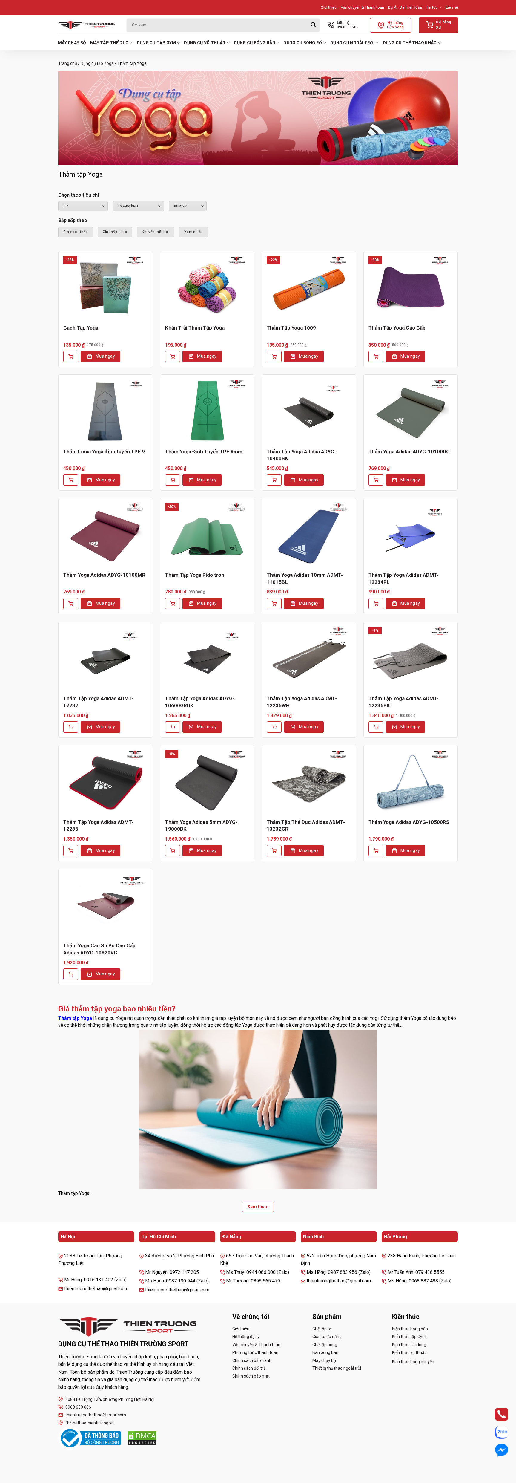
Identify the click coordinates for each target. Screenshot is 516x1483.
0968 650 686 (78, 1407)
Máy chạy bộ (72, 42)
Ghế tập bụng (324, 1344)
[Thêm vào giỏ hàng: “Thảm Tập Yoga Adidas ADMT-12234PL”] (375, 603)
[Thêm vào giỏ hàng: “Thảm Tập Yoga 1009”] (274, 356)
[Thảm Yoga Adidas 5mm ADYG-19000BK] (207, 781)
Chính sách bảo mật (251, 1376)
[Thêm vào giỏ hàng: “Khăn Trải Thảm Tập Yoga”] (172, 356)
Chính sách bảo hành (251, 1360)
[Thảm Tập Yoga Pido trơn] (207, 534)
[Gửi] (313, 25)
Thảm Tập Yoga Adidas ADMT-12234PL (403, 578)
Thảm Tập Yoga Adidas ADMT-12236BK (403, 701)
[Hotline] (496, 1414)
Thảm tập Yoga (75, 1018)
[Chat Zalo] (496, 1432)
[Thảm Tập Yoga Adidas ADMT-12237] (105, 658)
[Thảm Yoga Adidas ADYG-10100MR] (105, 534)
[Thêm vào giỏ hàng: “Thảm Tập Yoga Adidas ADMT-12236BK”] (375, 727)
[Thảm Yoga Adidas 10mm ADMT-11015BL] (309, 534)
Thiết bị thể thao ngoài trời (336, 1368)
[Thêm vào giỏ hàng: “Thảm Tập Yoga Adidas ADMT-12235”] (70, 850)
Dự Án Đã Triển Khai (405, 7)
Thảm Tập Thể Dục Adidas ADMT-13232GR (306, 825)
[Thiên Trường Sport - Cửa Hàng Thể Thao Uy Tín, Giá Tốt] (88, 25)
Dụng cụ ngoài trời (352, 42)
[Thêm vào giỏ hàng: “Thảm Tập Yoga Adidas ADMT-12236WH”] (274, 727)
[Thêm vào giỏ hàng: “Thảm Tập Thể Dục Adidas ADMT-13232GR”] (274, 850)
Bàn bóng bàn (325, 1352)
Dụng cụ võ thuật (204, 42)
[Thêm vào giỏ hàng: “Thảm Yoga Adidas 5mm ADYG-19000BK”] (172, 850)
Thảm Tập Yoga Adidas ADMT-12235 (98, 825)
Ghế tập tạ (321, 1328)
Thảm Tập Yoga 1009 (291, 328)
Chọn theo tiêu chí (78, 195)
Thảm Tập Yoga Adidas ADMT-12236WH (302, 701)
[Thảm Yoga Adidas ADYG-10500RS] (410, 781)
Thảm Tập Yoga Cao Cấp (397, 328)
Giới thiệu (329, 7)
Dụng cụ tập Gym (156, 42)
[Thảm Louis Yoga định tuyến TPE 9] (105, 411)
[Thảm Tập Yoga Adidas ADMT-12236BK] (410, 658)
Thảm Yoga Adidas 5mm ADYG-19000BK (201, 825)
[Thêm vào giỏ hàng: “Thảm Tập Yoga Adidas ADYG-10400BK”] (274, 480)
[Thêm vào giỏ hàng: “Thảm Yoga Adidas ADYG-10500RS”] (375, 850)
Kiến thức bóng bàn (410, 1328)
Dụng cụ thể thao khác (410, 42)
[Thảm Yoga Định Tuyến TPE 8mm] (207, 411)
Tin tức (432, 7)
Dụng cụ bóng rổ (302, 42)
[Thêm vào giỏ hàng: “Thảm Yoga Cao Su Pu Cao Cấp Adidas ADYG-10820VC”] (70, 974)
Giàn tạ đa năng (327, 1336)
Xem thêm (258, 1206)
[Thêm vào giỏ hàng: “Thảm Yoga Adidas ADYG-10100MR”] (70, 603)
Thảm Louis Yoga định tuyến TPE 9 (104, 451)
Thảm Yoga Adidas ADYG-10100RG (409, 451)
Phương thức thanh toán (255, 1352)
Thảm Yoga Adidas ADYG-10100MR (104, 575)
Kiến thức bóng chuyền (413, 1361)
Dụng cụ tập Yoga (97, 63)
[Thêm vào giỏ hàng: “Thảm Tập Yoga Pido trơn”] (172, 603)
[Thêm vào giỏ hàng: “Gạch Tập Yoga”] (70, 356)
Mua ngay (105, 356)
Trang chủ (67, 63)
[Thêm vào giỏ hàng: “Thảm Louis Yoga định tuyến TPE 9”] (70, 480)
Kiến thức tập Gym (409, 1336)
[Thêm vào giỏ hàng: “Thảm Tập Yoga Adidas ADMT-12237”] (70, 727)
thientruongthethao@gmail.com (95, 1414)
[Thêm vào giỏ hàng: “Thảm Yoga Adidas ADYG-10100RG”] (375, 480)
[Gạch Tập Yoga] (105, 287)
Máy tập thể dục (109, 42)
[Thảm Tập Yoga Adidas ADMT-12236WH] (309, 658)
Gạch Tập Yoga (80, 328)
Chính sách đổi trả (249, 1368)
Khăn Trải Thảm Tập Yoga (195, 328)
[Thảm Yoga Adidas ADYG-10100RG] (410, 411)
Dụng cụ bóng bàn (254, 42)
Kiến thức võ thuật (409, 1352)
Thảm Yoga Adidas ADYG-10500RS (408, 822)
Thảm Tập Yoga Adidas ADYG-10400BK (301, 455)
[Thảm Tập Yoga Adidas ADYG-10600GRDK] (207, 658)
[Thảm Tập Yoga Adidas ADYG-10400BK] (309, 411)
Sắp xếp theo (72, 220)
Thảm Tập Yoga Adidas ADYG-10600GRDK (200, 701)
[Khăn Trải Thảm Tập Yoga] (207, 287)
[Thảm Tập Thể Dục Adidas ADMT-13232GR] (309, 781)
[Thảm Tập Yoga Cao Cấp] (410, 287)
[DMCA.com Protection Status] (142, 1438)
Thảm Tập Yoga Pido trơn (194, 575)
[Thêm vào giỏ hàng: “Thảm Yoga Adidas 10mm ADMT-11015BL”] (274, 603)
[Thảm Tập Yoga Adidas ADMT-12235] (105, 781)
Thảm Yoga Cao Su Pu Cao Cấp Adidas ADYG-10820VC (99, 949)
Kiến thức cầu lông (409, 1344)
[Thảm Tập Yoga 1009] (309, 287)
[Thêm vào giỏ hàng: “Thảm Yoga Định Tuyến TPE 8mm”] (172, 480)
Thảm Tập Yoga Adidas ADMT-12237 (98, 701)
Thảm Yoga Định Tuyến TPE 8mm (203, 451)
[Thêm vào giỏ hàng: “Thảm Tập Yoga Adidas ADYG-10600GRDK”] (172, 727)
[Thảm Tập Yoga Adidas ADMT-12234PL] (410, 534)
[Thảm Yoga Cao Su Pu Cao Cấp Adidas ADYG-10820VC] (105, 905)
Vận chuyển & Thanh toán (362, 7)
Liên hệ (452, 7)
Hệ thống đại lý (245, 1336)
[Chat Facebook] (496, 1450)
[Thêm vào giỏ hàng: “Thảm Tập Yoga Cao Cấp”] (375, 356)
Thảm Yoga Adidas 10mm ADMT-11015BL (305, 578)
